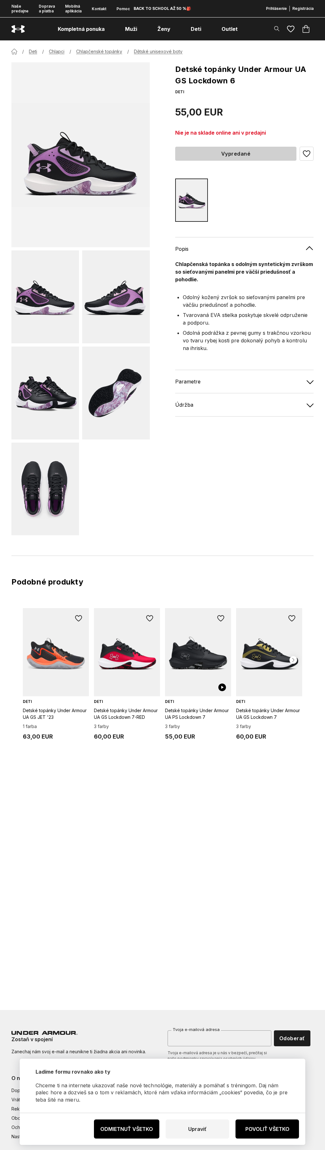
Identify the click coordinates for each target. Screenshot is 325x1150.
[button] (307, 154)
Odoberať (292, 1038)
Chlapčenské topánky (99, 51)
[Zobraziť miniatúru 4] (116, 393)
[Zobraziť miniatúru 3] (45, 393)
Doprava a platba (47, 8)
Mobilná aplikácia (73, 8)
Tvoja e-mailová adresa (196, 1029)
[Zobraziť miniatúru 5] (45, 489)
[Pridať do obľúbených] (79, 618)
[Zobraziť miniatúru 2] (116, 296)
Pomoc (123, 8)
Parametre (188, 381)
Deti (33, 51)
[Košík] (306, 29)
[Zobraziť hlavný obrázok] (80, 154)
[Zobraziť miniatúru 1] (45, 296)
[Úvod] (14, 51)
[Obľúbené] (291, 29)
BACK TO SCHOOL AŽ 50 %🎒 (162, 8)
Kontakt (99, 8)
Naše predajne (20, 8)
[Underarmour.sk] (18, 29)
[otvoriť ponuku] (110, 29)
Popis (182, 249)
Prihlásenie (276, 8)
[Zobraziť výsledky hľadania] (276, 28)
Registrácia (303, 8)
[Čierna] (191, 200)
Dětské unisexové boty (158, 51)
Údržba (184, 405)
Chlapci (56, 51)
